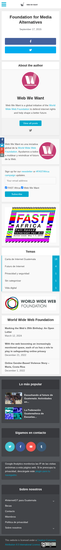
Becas (8, 505)
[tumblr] (41, 447)
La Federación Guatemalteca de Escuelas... (34, 413)
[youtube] (31, 447)
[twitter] (10, 447)
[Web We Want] (30, 4)
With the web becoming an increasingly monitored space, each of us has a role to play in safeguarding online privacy (29, 347)
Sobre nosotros (13, 527)
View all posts (30, 123)
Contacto (10, 511)
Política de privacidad (16, 522)
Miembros (10, 516)
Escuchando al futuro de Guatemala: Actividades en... (38, 398)
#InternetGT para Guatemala (20, 500)
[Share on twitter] (2, 145)
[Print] (2, 155)
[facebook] (20, 447)
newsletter (27, 171)
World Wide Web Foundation (30, 320)
